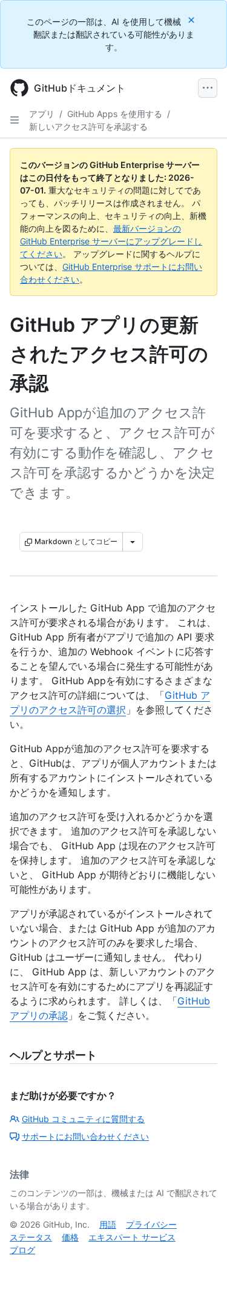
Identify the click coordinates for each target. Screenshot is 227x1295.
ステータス (31, 1237)
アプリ (41, 114)
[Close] (192, 20)
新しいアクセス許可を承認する (88, 126)
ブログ (22, 1250)
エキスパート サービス (132, 1237)
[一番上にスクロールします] (200, 1268)
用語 (107, 1224)
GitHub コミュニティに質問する (83, 1119)
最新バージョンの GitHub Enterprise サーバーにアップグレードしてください (111, 241)
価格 (70, 1237)
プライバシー (151, 1224)
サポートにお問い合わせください (85, 1136)
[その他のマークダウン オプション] (132, 541)
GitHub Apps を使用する (114, 114)
